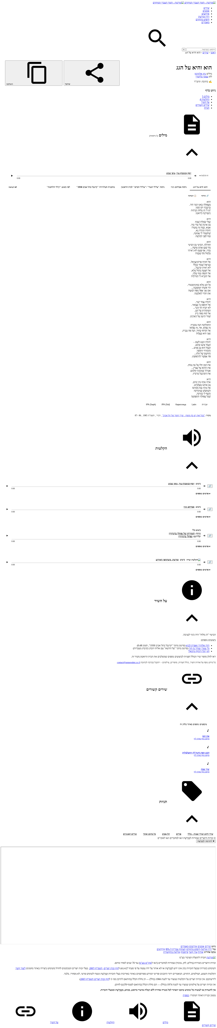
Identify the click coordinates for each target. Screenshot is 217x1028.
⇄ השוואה (13, 187)
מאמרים (205, 22)
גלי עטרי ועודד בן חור (199, 648)
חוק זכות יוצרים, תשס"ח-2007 (104, 968)
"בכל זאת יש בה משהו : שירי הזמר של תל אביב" (183, 415)
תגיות (206, 108)
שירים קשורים (202, 105)
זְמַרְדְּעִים (161, 949)
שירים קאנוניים (130, 834)
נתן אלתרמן (200, 73)
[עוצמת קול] (195, 176)
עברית (204, 404)
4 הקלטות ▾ (204, 175)
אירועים (205, 13)
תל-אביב (166, 834)
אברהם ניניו (189, 507)
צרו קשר (193, 952)
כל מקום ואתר (149, 834)
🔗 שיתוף (205, 196)
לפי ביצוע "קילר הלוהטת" (58, 187)
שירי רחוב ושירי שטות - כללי (200, 834)
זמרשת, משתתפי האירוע (167, 559)
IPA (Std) (166, 404)
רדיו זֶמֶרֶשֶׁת (203, 16)
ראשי (213, 52)
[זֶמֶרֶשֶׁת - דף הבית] (211, 957)
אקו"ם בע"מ (145, 963)
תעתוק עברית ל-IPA (176, 949)
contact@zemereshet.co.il (128, 662)
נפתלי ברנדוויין (185, 536)
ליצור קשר (21, 968)
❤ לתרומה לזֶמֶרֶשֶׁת (205, 841)
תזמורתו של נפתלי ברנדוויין (182, 533)
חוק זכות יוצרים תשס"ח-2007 (94, 979)
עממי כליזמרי (202, 76)
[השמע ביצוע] (12, 176)
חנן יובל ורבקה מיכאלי (198, 651)
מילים (205, 96)
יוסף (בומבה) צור (183, 173)
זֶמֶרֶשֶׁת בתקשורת (171, 952)
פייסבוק (184, 952)
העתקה (10, 84)
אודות (200, 952)
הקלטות (204, 99)
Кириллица (181, 404)
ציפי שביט (170, 173)
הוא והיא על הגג (200, 187)
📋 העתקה (192, 196)
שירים (206, 8)
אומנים (206, 11)
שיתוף (68, 84)
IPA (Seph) (151, 404)
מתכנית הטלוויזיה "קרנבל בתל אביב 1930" (95, 187)
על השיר (205, 102)
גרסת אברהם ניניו (179, 187)
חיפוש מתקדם (202, 19)
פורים (178, 834)
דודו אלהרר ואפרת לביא (197, 645)
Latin (194, 404)
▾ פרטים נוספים (203, 493)
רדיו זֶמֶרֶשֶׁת (206, 949)
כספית (186, 995)
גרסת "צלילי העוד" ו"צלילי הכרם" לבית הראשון (143, 187)
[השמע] (7, 486)
